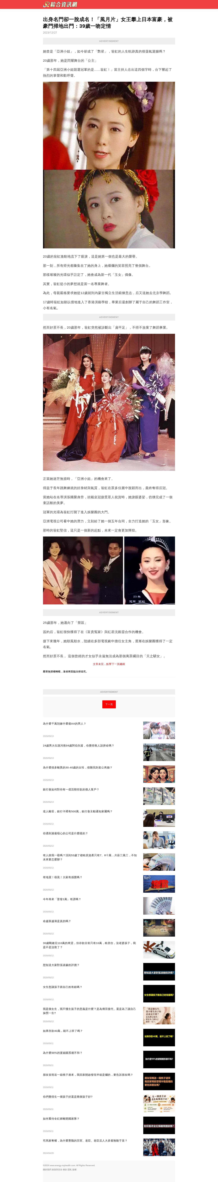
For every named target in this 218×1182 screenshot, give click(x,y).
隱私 (70, 1169)
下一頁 (109, 704)
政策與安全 (57, 1169)
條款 (65, 1169)
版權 (74, 1169)
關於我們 (47, 1169)
